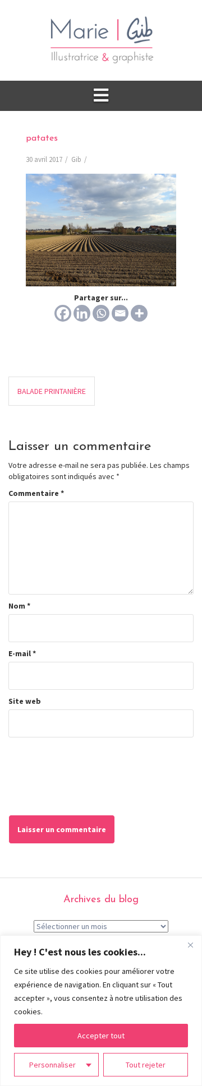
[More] (139, 313)
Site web (24, 701)
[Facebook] (62, 313)
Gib (76, 159)
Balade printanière (51, 391)
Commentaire (36, 493)
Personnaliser (52, 1065)
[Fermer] (190, 945)
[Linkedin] (82, 313)
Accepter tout (101, 1036)
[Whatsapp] (101, 313)
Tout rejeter (146, 1065)
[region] (101, 1010)
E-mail (22, 653)
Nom (19, 606)
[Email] (120, 313)
